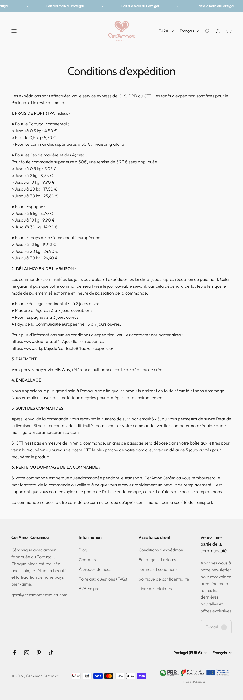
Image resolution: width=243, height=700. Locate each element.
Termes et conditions (158, 569)
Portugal (45, 556)
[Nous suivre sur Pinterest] (39, 653)
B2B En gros (90, 588)
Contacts (87, 559)
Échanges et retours (157, 559)
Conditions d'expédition (161, 550)
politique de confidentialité (164, 579)
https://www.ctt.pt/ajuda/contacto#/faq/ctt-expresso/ (62, 348)
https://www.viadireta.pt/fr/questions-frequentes (57, 341)
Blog (83, 550)
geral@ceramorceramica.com (51, 432)
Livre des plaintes (155, 588)
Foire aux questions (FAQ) (103, 579)
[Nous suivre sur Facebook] (14, 653)
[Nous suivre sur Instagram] (26, 653)
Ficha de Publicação (194, 681)
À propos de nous (95, 569)
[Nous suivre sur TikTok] (51, 653)
